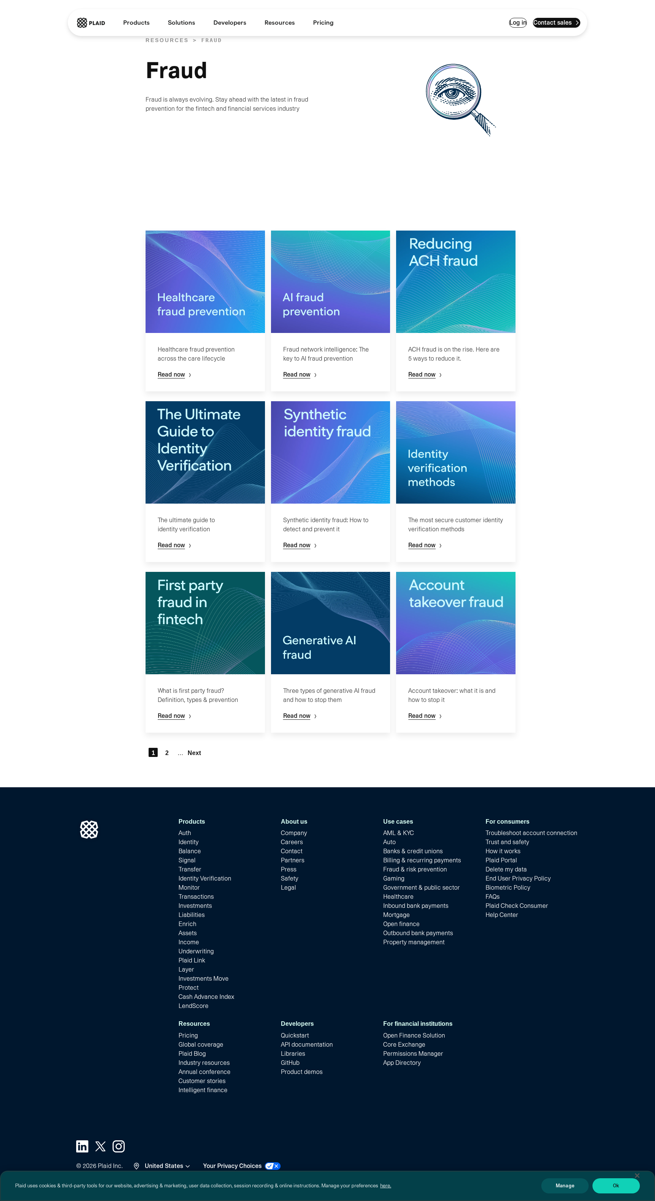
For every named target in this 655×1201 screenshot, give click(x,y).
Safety (289, 878)
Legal (288, 887)
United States (164, 1166)
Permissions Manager (413, 1053)
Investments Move (204, 978)
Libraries (293, 1053)
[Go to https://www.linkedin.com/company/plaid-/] (82, 1146)
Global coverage (201, 1044)
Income (189, 942)
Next (194, 753)
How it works (503, 851)
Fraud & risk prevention (415, 869)
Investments (195, 905)
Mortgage (396, 914)
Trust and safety (507, 842)
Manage (565, 1185)
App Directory (402, 1062)
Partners (292, 860)
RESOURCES (167, 40)
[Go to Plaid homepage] (91, 22)
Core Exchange (404, 1044)
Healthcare (398, 896)
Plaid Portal (501, 860)
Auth (185, 833)
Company (294, 833)
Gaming (393, 878)
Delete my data (506, 869)
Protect (189, 987)
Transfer (190, 869)
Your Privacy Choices (232, 1166)
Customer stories (202, 1081)
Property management (414, 942)
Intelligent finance (203, 1090)
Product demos (302, 1071)
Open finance (401, 924)
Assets (188, 933)
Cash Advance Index (206, 996)
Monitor (189, 887)
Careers (292, 842)
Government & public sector (421, 887)
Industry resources (204, 1062)
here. (385, 1185)
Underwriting (196, 951)
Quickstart (295, 1035)
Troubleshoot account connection (531, 833)
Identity (189, 842)
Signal (187, 860)
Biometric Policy (508, 887)
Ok (616, 1185)
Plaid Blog (192, 1053)
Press (288, 869)
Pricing (188, 1035)
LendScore (193, 1005)
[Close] (637, 1175)
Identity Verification (205, 878)
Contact (291, 851)
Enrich (187, 924)
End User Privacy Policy (518, 878)
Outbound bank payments (418, 933)
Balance (190, 851)
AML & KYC (398, 833)
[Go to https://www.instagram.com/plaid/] (119, 1146)
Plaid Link (192, 960)
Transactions (196, 896)
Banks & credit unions (413, 851)
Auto (389, 842)
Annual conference (204, 1071)
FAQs (493, 896)
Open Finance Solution (414, 1035)
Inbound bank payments (415, 905)
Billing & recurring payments (422, 860)
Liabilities (192, 914)
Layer (186, 969)
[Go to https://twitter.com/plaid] (100, 1146)
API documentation (307, 1044)
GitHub (290, 1062)
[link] (323, 22)
